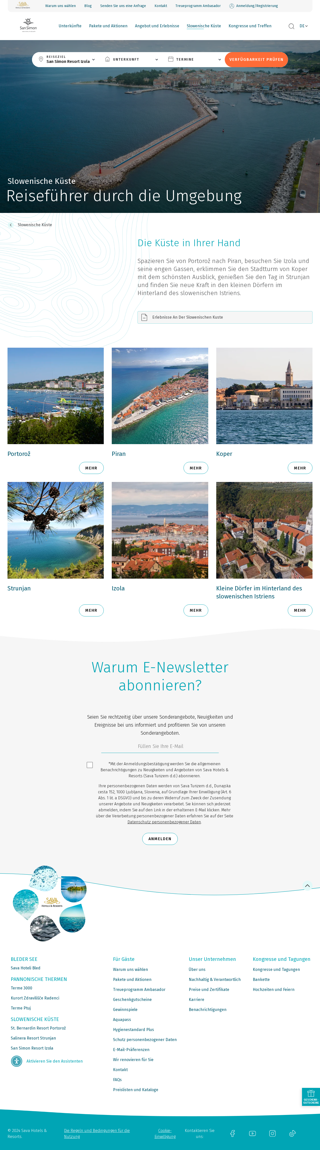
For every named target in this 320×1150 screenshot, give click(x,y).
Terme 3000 (21, 988)
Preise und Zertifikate (209, 989)
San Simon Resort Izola (32, 1048)
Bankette (261, 979)
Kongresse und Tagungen (276, 969)
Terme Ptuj (21, 1008)
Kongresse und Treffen (250, 26)
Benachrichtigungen (207, 1009)
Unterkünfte (70, 26)
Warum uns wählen (60, 6)
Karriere (196, 999)
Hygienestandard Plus (133, 1029)
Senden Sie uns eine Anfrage (123, 6)
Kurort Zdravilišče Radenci (35, 998)
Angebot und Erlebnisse (157, 26)
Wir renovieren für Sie (133, 1059)
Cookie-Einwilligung (165, 1133)
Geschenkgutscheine (132, 999)
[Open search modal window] (292, 27)
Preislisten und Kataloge (135, 1089)
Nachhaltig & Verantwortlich (215, 979)
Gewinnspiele (125, 1009)
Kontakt (160, 6)
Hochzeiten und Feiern (273, 989)
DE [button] (302, 26)
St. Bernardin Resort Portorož (38, 1028)
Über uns (197, 969)
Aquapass (122, 1019)
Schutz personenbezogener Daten (145, 1039)
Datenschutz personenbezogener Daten (164, 822)
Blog (88, 6)
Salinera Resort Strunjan (33, 1038)
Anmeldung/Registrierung (257, 6)
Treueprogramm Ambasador (198, 6)
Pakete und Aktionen (108, 26)
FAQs (117, 1079)
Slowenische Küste (204, 26)
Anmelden (160, 838)
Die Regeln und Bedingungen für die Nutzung (97, 1133)
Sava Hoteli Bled (25, 968)
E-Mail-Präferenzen (131, 1049)
